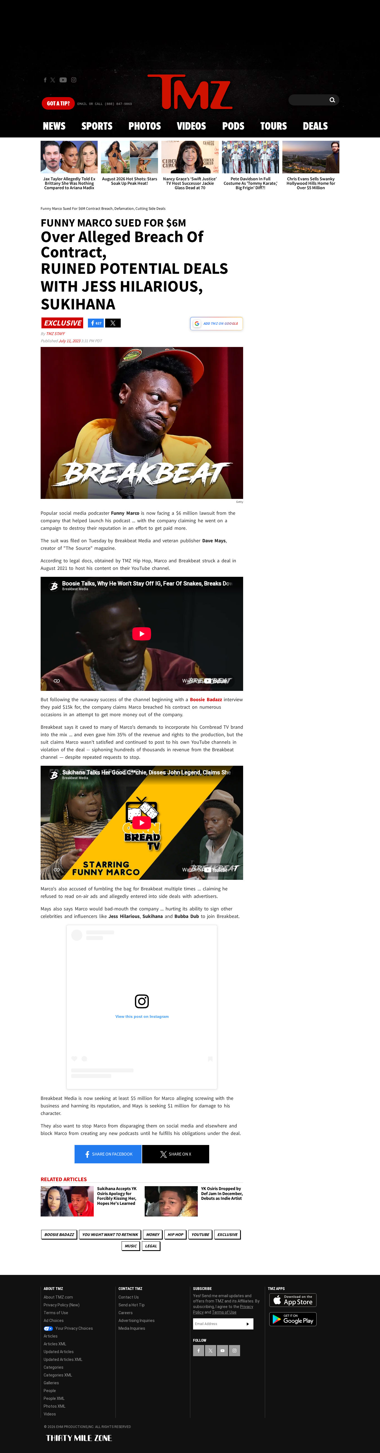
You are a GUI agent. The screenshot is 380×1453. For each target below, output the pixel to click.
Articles (51, 1336)
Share (111, 1154)
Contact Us (129, 1297)
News (54, 126)
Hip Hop (175, 1234)
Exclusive (227, 1234)
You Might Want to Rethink (110, 1234)
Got (58, 103)
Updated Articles (59, 1351)
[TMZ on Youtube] (63, 80)
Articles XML (55, 1344)
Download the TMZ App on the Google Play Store (293, 1319)
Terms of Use (56, 1313)
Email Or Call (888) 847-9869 (104, 104)
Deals (315, 126)
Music (131, 1245)
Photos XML (54, 1406)
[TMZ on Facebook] (45, 80)
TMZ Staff (55, 333)
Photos (145, 126)
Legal (151, 1245)
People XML (54, 1398)
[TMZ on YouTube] (222, 1350)
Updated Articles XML (63, 1359)
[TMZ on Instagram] (73, 80)
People (50, 1390)
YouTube (200, 1234)
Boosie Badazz (59, 1234)
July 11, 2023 (69, 340)
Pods (233, 126)
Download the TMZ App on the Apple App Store (293, 1300)
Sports (97, 126)
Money (152, 1234)
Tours (273, 126)
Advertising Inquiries (137, 1320)
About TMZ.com (58, 1297)
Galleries (51, 1383)
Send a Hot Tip (132, 1305)
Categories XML (58, 1375)
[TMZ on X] (53, 80)
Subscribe (247, 1323)
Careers (126, 1313)
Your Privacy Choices (74, 1328)
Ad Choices (54, 1320)
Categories (53, 1367)
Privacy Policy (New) (62, 1305)
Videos (191, 126)
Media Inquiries (132, 1328)
